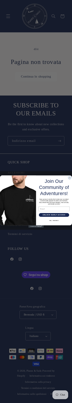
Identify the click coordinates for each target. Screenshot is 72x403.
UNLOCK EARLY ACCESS (54, 215)
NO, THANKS (54, 220)
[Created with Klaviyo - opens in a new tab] (36, 226)
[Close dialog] (69, 177)
